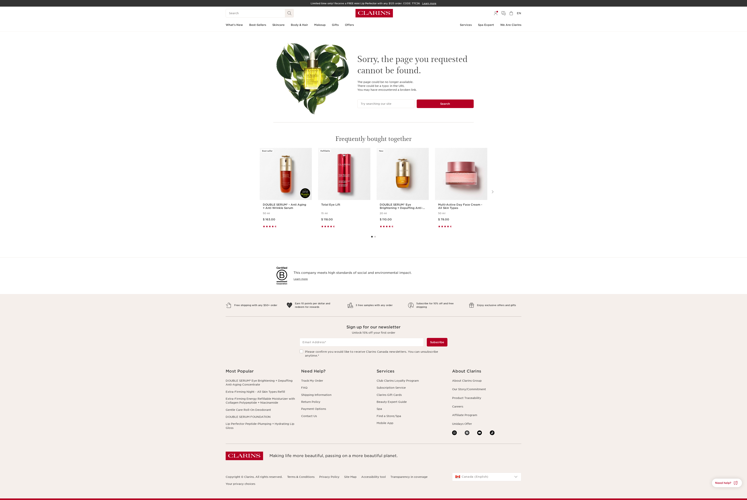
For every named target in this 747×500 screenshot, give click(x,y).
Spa (379, 408)
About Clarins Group (467, 380)
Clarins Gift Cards (389, 394)
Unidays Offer (462, 423)
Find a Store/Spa (389, 416)
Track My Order (312, 380)
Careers (457, 406)
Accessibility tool (373, 476)
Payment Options (313, 408)
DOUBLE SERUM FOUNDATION (248, 416)
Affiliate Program (464, 415)
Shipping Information (316, 394)
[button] (260, 371)
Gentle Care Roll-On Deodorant (248, 409)
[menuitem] (495, 13)
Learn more (301, 278)
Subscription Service (391, 387)
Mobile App (385, 423)
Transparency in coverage (409, 476)
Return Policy (310, 401)
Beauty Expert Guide (392, 401)
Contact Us (309, 416)
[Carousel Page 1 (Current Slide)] (372, 236)
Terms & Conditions (301, 476)
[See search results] (289, 13)
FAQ (304, 387)
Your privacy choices (240, 483)
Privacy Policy (329, 476)
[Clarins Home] (374, 13)
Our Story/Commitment (469, 389)
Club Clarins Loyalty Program (398, 380)
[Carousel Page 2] (375, 236)
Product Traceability (466, 398)
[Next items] (492, 192)
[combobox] (486, 477)
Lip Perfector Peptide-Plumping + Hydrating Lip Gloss (260, 425)
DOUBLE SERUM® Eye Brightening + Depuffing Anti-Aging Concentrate (259, 382)
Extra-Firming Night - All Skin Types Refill (255, 391)
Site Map (350, 476)
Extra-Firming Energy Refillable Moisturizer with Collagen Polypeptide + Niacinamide (260, 400)
